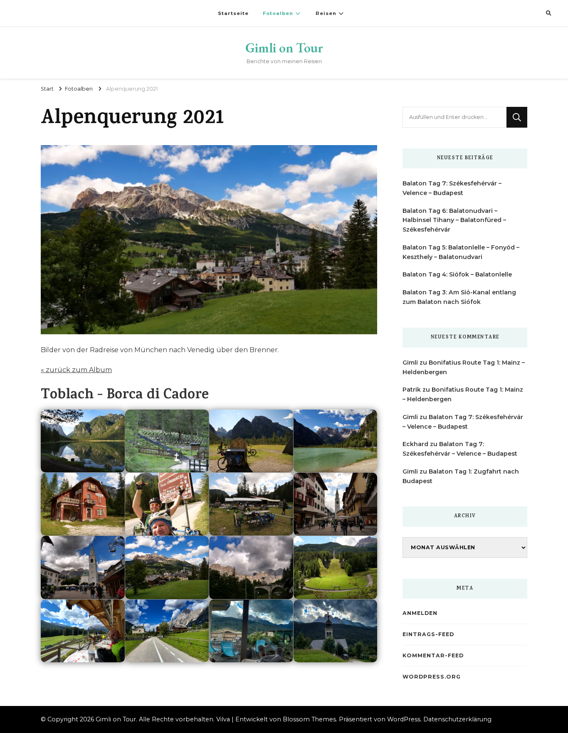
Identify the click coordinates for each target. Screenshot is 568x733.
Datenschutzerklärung (457, 719)
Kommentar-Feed (433, 655)
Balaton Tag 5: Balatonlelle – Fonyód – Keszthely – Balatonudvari (461, 252)
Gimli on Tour (284, 48)
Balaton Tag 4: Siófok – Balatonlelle (457, 274)
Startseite (233, 13)
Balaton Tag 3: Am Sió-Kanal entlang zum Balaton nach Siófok (459, 297)
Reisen (326, 13)
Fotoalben (278, 13)
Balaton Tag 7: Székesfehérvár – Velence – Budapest (452, 188)
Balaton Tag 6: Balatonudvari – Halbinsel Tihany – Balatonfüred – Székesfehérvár (454, 220)
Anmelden (420, 613)
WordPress (403, 719)
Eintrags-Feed (428, 634)
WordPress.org (432, 677)
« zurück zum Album (76, 370)
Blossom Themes (309, 719)
